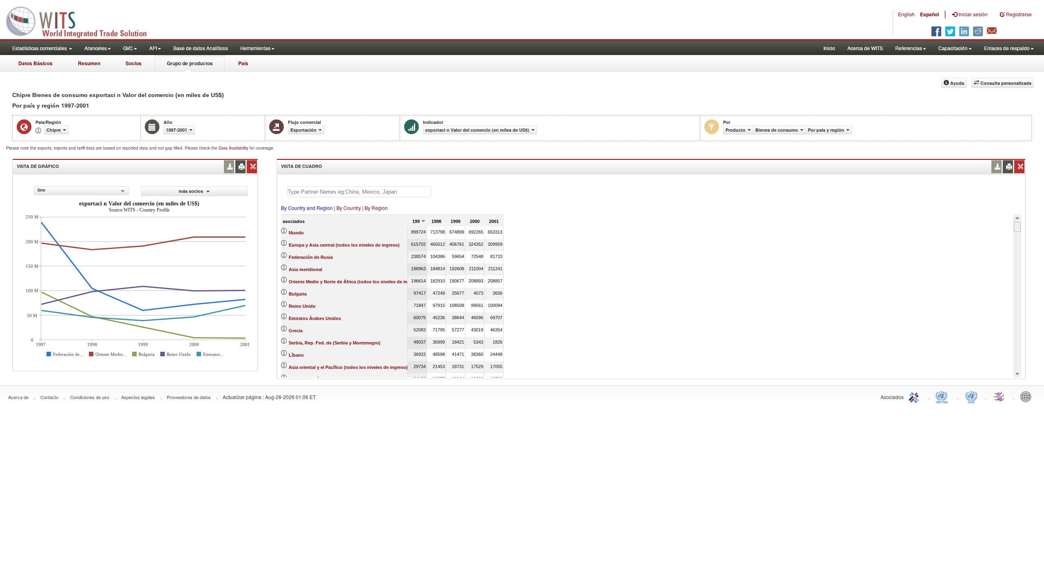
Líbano (296, 355)
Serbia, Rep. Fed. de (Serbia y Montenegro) (334, 342)
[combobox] (81, 190)
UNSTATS (971, 396)
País (243, 63)
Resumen (89, 63)
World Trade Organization (999, 396)
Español (929, 14)
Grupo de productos (190, 63)
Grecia (296, 330)
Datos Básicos (35, 63)
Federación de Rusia (311, 257)
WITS (81, 20)
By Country (348, 207)
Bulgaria (298, 293)
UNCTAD (943, 396)
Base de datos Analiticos (200, 47)
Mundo (296, 232)
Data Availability (234, 148)
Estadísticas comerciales (40, 47)
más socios (191, 191)
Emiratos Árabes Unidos (315, 318)
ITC (915, 396)
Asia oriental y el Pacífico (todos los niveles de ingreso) (348, 367)
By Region (376, 207)
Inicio (829, 47)
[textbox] (359, 191)
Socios (134, 63)
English (906, 14)
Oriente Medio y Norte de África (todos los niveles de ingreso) (355, 281)
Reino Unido (302, 306)
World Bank (1028, 396)
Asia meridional (305, 269)
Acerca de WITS (865, 47)
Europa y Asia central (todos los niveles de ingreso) (344, 245)
